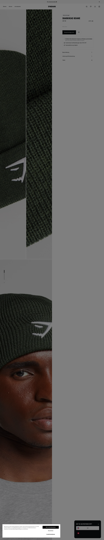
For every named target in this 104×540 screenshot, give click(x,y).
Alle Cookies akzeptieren (51, 527)
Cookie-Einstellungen (50, 534)
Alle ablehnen (50, 530)
